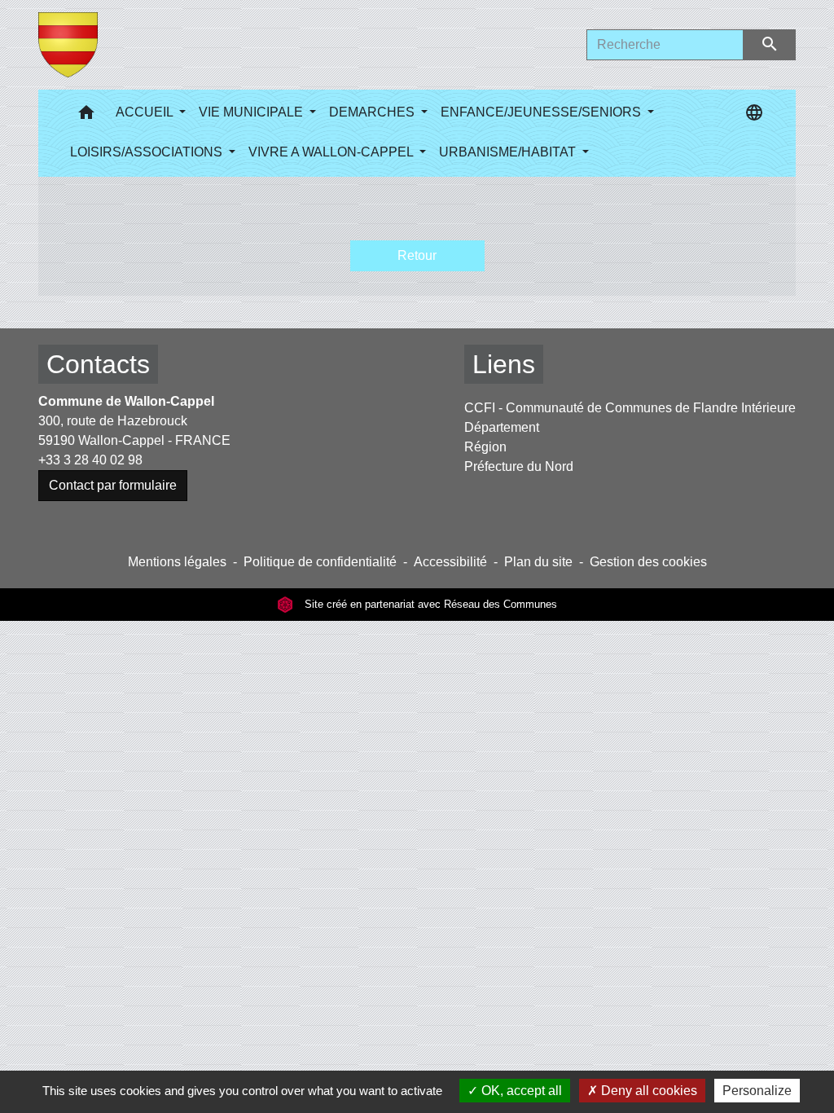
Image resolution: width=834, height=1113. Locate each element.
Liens (503, 364)
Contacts (98, 364)
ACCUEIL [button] (146, 112)
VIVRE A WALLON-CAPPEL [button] (332, 152)
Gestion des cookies (648, 562)
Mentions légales (177, 562)
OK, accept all (520, 1091)
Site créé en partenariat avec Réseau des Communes (429, 604)
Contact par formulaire (113, 485)
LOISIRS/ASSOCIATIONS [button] (148, 152)
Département (501, 427)
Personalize (757, 1091)
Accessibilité (450, 562)
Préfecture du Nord (518, 466)
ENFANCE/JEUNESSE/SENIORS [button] (542, 112)
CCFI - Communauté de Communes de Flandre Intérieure (630, 408)
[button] (86, 116)
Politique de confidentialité (320, 562)
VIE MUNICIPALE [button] (252, 112)
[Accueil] (68, 44)
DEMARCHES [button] (373, 112)
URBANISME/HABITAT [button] (509, 152)
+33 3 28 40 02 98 (90, 460)
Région (485, 447)
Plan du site (538, 562)
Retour (417, 255)
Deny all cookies (647, 1091)
